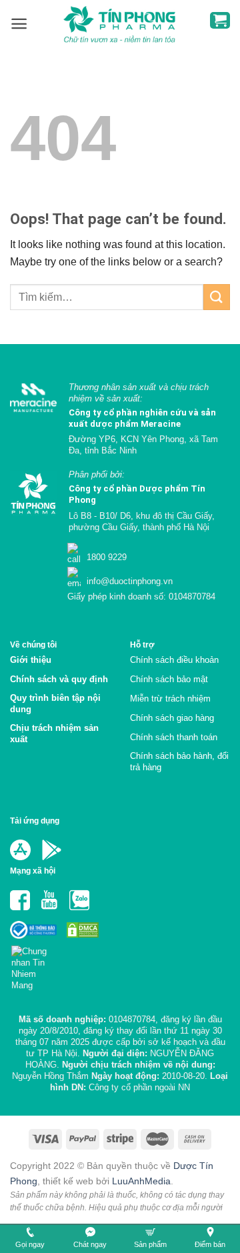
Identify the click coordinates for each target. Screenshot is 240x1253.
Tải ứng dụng (34, 820)
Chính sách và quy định (59, 679)
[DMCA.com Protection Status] (81, 929)
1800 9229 (105, 557)
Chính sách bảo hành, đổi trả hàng (179, 761)
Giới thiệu (30, 660)
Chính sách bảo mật (169, 679)
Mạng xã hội (32, 870)
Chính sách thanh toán (173, 737)
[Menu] (19, 23)
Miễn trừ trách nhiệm (170, 699)
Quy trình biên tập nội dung (55, 703)
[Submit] (216, 297)
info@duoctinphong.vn (128, 581)
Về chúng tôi (33, 644)
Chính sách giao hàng (172, 718)
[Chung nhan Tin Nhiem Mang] (34, 964)
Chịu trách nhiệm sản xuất (54, 733)
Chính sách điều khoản (174, 660)
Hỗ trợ (142, 644)
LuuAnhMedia (141, 1181)
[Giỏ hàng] (220, 20)
